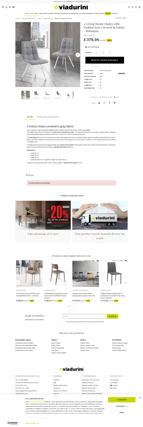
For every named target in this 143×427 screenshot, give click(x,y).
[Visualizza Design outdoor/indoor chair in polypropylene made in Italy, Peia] (94, 265)
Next (124, 18)
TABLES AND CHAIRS (31, 13)
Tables (54, 340)
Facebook (115, 380)
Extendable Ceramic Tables (24, 343)
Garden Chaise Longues (120, 343)
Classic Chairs (85, 343)
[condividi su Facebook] (109, 103)
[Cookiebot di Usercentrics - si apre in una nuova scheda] (12, 423)
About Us (56, 393)
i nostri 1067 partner (36, 401)
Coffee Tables (55, 345)
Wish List (95, 97)
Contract (114, 13)
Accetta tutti (122, 400)
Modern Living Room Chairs (72, 195)
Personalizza (120, 406)
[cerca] (129, 7)
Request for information (48, 116)
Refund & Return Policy (89, 388)
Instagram (115, 382)
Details (30, 116)
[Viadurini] (71, 7)
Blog (54, 382)
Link (102, 321)
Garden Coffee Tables (119, 350)
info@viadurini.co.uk (21, 393)
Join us (113, 316)
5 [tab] (76, 307)
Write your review (106, 97)
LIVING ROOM (43, 13)
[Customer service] (6, 7)
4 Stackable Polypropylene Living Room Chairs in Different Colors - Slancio (55, 296)
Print (117, 97)
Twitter (114, 388)
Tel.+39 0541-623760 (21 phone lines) (27, 382)
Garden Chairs (85, 350)
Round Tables (55, 343)
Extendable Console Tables (24, 350)
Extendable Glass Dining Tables (25, 348)
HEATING (57, 13)
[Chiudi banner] (140, 397)
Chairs (83, 340)
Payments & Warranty (88, 391)
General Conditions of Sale (90, 385)
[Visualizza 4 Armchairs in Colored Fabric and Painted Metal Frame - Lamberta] (38, 265)
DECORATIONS (73, 13)
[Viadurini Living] (121, 73)
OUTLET (107, 13)
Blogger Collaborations (60, 385)
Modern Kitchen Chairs (87, 345)
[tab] (30, 116)
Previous (118, 18)
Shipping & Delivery (88, 382)
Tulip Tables (55, 350)
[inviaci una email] (3, 7)
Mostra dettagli (30, 423)
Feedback (56, 380)
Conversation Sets (118, 345)
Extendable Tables (23, 340)
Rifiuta (122, 412)
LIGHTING (51, 13)
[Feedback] (10, 7)
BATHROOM (64, 13)
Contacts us (57, 388)
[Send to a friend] (99, 103)
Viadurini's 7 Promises (60, 391)
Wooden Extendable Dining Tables (26, 345)
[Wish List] (38, 270)
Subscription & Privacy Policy (90, 380)
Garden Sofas (116, 348)
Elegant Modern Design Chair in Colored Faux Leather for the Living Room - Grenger (112, 296)
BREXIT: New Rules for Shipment (92, 393)
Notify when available (105, 60)
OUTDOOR (82, 13)
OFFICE (96, 13)
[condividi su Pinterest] (114, 103)
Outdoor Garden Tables (58, 353)
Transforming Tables (57, 348)
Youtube (114, 385)
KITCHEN (102, 13)
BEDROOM (89, 13)
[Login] (132, 7)
